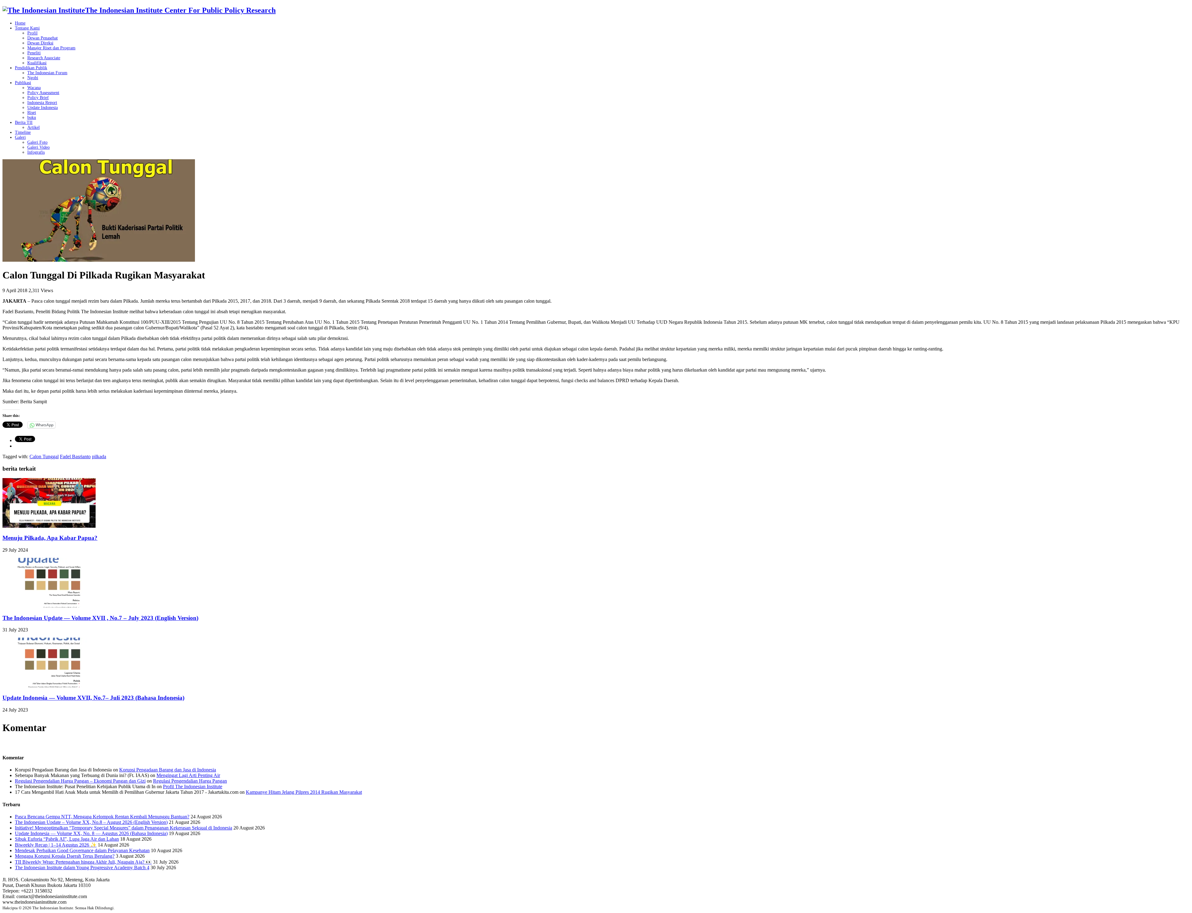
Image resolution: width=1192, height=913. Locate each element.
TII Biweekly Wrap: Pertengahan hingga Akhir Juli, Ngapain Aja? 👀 (83, 862)
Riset (31, 112)
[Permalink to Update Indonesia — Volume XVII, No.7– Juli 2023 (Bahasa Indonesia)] (49, 685)
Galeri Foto (37, 142)
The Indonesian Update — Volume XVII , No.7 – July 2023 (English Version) (100, 618)
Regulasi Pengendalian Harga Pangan (190, 781)
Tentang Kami (27, 28)
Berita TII (24, 122)
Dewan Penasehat (42, 38)
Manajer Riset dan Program (51, 48)
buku (31, 117)
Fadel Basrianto (75, 456)
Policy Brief (38, 97)
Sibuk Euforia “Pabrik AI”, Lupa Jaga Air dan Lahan (67, 839)
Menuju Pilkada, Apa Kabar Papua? (49, 538)
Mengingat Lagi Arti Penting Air (188, 775)
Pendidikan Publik (31, 68)
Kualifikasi (37, 63)
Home (20, 23)
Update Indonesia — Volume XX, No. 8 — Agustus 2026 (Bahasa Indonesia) (91, 833)
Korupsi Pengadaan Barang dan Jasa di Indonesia (167, 769)
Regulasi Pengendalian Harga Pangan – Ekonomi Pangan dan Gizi (80, 781)
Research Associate (43, 58)
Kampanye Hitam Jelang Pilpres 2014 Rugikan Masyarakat (304, 792)
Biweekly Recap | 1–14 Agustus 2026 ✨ (56, 844)
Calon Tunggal (44, 456)
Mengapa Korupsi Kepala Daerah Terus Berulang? (65, 856)
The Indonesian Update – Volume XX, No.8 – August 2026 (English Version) (91, 822)
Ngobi (32, 77)
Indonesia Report (42, 102)
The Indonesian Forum (47, 72)
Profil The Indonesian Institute (192, 786)
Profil (32, 33)
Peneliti (34, 53)
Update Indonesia (42, 107)
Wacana (34, 87)
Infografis (36, 152)
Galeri (20, 137)
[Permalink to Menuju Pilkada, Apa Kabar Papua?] (49, 526)
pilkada (99, 456)
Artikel (33, 127)
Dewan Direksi (40, 43)
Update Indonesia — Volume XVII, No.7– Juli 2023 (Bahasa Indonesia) (93, 697)
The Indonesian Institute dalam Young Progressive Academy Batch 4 (82, 867)
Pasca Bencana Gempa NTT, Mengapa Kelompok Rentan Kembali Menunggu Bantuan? (102, 816)
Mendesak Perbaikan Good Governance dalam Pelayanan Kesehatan (82, 850)
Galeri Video (38, 147)
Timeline (23, 132)
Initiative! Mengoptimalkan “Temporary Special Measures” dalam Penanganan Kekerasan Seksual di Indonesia (123, 827)
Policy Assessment (43, 92)
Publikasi (23, 82)
